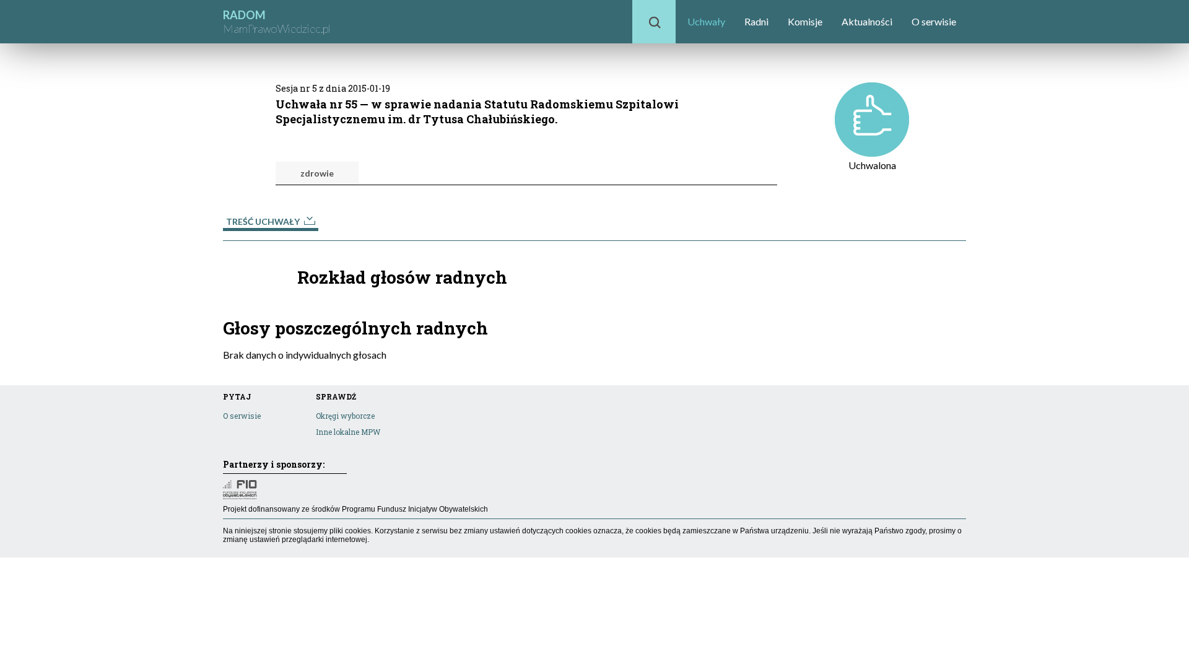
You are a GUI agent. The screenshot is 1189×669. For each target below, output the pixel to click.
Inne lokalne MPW (348, 432)
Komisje (805, 21)
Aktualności (867, 21)
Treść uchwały (264, 221)
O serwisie (934, 21)
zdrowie (317, 173)
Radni (756, 21)
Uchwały (706, 21)
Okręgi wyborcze (345, 416)
